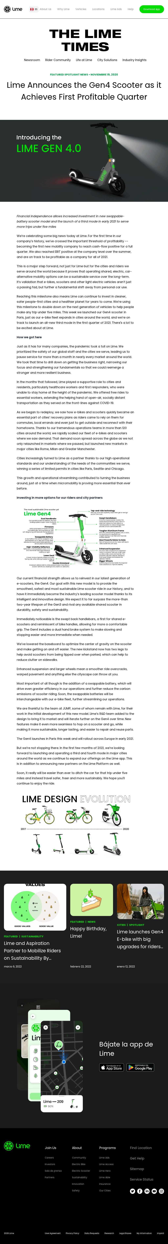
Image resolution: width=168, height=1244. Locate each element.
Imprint (160, 1233)
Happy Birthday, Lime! (88, 932)
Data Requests (91, 1233)
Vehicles (80, 9)
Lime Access (106, 1164)
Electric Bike (78, 1164)
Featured (11, 936)
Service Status (141, 1179)
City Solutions (107, 60)
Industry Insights (135, 60)
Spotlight (136, 925)
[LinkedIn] (147, 1191)
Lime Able (104, 1177)
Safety (76, 1190)
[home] (13, 9)
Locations (98, 9)
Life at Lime (84, 60)
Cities (121, 925)
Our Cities (105, 1190)
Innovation (78, 1184)
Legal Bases (125, 1233)
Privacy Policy (72, 1233)
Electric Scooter (81, 1170)
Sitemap (137, 1169)
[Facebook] (139, 1191)
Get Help (137, 1158)
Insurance (105, 1184)
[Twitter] (132, 1191)
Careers (49, 1157)
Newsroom (32, 60)
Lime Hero (105, 1170)
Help (131, 9)
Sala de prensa (53, 1170)
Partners (49, 1177)
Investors (50, 1164)
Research (109, 1233)
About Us (45, 9)
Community (79, 1157)
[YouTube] (154, 1191)
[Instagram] (161, 1191)
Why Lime (63, 9)
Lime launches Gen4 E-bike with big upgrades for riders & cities (140, 939)
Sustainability (32, 936)
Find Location (141, 1148)
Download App (152, 9)
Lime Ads (116, 9)
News (91, 922)
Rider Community (58, 60)
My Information (144, 1233)
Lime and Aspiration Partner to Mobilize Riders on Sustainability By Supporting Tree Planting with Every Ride (32, 951)
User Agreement (53, 1233)
